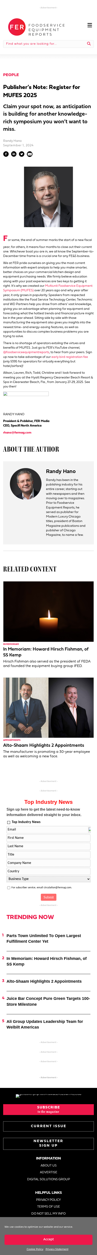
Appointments (12, 740)
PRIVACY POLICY (48, 1200)
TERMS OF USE (48, 1206)
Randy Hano (12, 141)
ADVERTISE (48, 1172)
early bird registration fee (69, 357)
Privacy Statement (57, 1249)
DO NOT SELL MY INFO (48, 1213)
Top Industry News (26, 822)
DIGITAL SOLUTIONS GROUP (48, 1179)
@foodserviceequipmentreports (26, 352)
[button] (48, 1109)
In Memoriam (11, 644)
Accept (48, 1239)
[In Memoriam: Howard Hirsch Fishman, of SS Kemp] (48, 611)
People (11, 75)
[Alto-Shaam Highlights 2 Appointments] (48, 707)
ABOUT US (49, 1165)
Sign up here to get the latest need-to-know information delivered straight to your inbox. (44, 812)
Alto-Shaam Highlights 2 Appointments (43, 745)
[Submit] (89, 44)
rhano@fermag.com (17, 432)
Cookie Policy (35, 1249)
